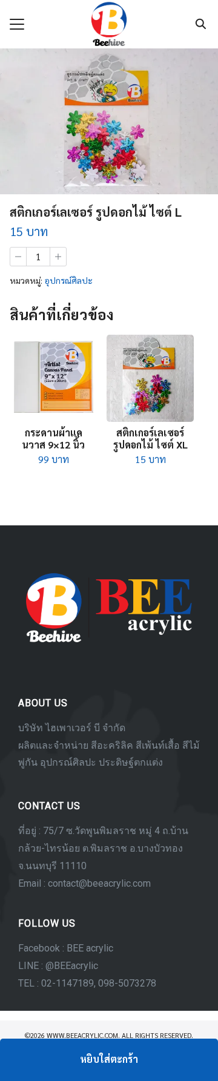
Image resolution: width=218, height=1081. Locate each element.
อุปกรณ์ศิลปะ (68, 280)
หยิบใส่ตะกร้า (109, 1059)
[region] (109, 768)
